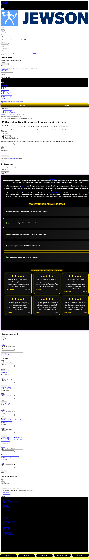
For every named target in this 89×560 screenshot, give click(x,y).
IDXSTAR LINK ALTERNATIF (8, 96)
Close (2, 102)
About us (5, 514)
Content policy (6, 527)
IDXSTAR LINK (4, 91)
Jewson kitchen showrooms (9, 519)
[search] (7, 28)
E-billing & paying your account (10, 502)
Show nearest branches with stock (9, 485)
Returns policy (6, 506)
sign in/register (13, 158)
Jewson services (6, 518)
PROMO (9, 555)
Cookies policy (6, 528)
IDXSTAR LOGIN (5, 90)
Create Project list (4, 172)
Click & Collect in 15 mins (6, 101)
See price (3, 345)
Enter (2, 148)
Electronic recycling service (9, 522)
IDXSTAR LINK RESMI (6, 95)
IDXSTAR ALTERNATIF (6, 92)
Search (2, 27)
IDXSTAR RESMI (5, 93)
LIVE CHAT (81, 555)
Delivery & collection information (10, 501)
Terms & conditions (7, 532)
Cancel (2, 173)
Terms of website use (8, 534)
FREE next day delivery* (18, 101)
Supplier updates (7, 508)
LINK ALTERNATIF (63, 555)
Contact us (5, 517)
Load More (3, 496)
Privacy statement (7, 530)
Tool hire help (6, 510)
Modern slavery (6, 529)
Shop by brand (6, 507)
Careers (5, 516)
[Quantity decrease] (3, 351)
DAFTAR (3, 98)
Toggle (2, 8)
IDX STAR (23, 186)
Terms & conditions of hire (9, 533)
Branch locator (6, 500)
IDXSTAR (3, 88)
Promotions (5, 505)
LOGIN (2, 97)
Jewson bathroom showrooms (9, 521)
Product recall (6, 504)
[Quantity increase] (2, 351)
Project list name (4, 169)
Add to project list (4, 156)
